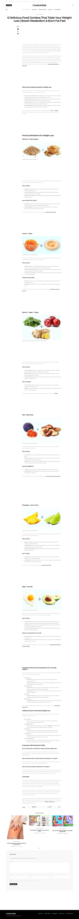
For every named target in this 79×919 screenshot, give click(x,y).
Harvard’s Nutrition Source (50, 212)
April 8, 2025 (20, 846)
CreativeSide (39, 5)
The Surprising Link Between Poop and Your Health (39, 831)
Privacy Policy (69, 913)
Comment (11, 861)
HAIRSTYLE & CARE (25, 1)
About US (40, 913)
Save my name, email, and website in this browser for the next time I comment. (25, 880)
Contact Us (61, 913)
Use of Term (47, 913)
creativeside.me (14, 846)
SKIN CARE (18, 1)
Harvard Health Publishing (53, 64)
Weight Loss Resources (49, 801)
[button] (38, 848)
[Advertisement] (41, 34)
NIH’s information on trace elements (53, 476)
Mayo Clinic (24, 65)
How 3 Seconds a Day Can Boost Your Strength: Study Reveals (62, 831)
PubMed (56, 110)
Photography (39, 1)
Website (52, 875)
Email (31, 875)
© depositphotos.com (26, 159)
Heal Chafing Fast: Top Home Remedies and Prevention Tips (16, 844)
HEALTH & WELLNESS (10, 1)
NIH (52, 110)
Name (11, 875)
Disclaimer (54, 913)
